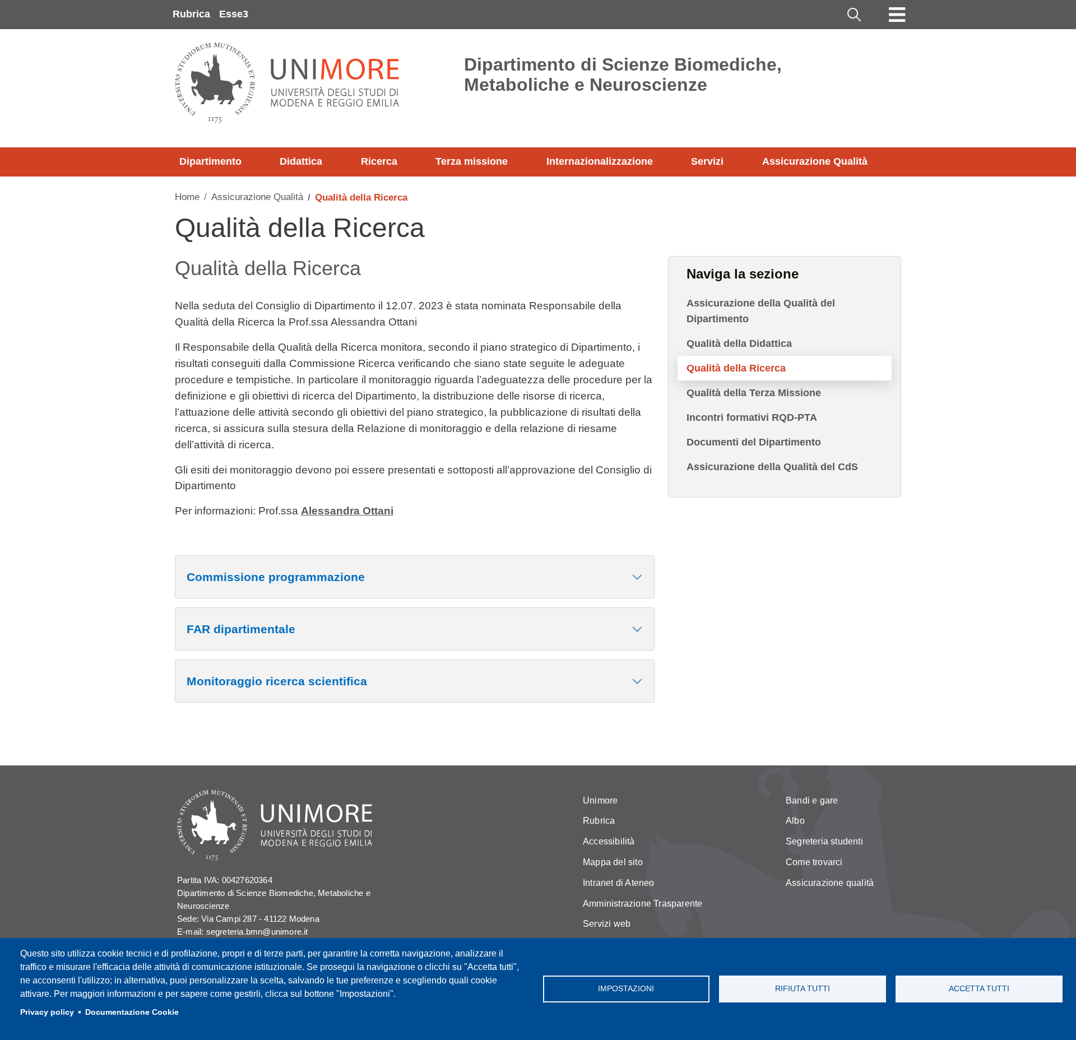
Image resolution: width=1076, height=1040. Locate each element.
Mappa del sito (613, 862)
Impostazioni (626, 989)
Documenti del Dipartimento (754, 442)
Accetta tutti (979, 989)
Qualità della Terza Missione (754, 392)
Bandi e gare (812, 800)
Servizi (707, 161)
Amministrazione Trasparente (642, 903)
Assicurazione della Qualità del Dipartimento (761, 311)
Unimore (600, 800)
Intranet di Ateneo (619, 883)
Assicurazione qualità (830, 883)
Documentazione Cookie (132, 1012)
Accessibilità (609, 841)
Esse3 (233, 14)
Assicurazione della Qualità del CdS (772, 466)
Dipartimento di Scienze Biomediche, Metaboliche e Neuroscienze (623, 74)
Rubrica (191, 14)
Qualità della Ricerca (736, 368)
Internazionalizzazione (599, 161)
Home (187, 197)
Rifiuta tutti (802, 989)
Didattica (301, 161)
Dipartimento (210, 161)
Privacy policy (47, 1012)
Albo (795, 820)
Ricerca (379, 161)
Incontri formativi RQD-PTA (752, 417)
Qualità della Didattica (739, 343)
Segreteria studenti (824, 841)
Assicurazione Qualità (815, 161)
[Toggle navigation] (897, 14)
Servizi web (606, 923)
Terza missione (471, 161)
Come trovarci (814, 862)
